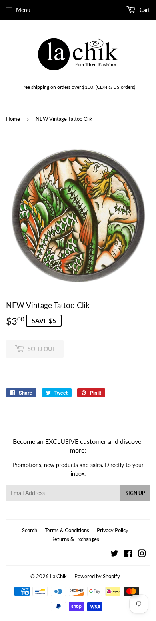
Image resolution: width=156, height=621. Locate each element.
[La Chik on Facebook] (128, 554)
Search (29, 530)
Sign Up (135, 493)
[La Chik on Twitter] (114, 554)
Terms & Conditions (67, 530)
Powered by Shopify (97, 576)
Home (13, 119)
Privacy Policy (112, 530)
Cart (144, 9)
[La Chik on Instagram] (142, 554)
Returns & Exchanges (75, 539)
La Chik (58, 576)
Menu (23, 9)
